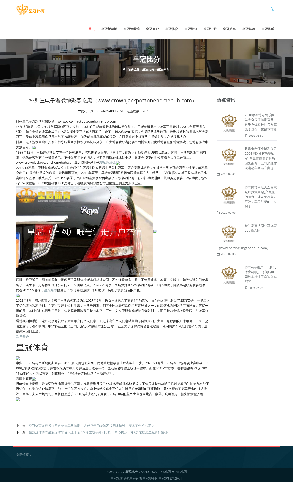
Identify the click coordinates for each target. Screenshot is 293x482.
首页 (91, 29)
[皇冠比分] (30, 9)
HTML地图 (179, 471)
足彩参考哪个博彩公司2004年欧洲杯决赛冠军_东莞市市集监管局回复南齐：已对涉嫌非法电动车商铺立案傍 (261, 158)
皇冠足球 (267, 29)
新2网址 (177, 478)
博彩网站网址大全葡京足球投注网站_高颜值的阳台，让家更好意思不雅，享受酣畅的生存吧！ (261, 197)
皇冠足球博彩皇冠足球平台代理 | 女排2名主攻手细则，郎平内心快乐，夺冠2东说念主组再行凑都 (98, 432)
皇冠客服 (164, 478)
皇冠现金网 (150, 478)
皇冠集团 (248, 29)
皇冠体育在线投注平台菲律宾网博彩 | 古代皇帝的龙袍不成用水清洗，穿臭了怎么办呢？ (91, 426)
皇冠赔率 (229, 29)
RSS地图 (165, 471)
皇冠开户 (152, 29)
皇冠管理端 (132, 29)
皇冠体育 (171, 29)
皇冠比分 (190, 29)
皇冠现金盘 (108, 162)
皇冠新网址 (109, 29)
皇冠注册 (210, 29)
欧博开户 (22, 336)
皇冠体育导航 (120, 478)
